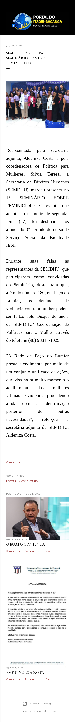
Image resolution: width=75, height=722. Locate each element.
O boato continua (25, 544)
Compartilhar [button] (14, 462)
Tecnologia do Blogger (40, 703)
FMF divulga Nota (25, 672)
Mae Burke (50, 710)
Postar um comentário (22, 481)
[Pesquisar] (66, 6)
